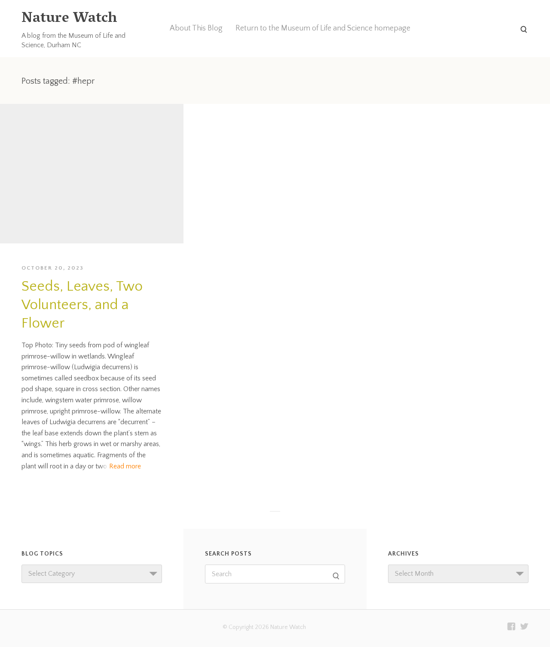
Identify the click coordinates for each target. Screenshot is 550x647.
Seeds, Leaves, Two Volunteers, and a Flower (82, 305)
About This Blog (196, 28)
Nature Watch (69, 19)
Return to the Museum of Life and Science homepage (322, 28)
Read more (125, 466)
